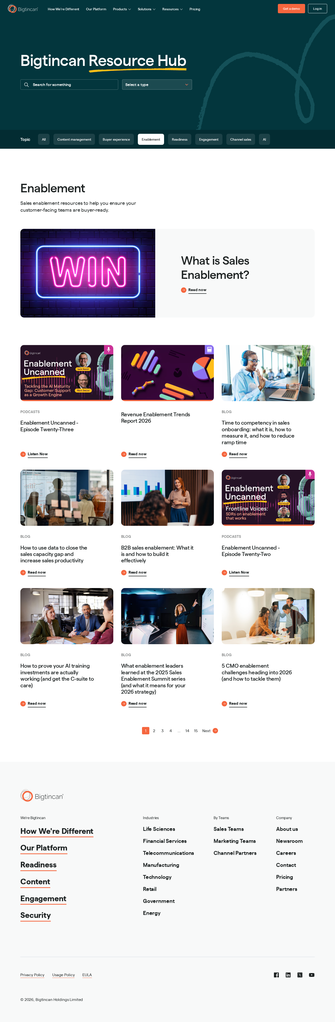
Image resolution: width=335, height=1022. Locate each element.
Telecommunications (168, 852)
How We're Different (63, 9)
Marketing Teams (235, 840)
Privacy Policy (32, 974)
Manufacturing (161, 864)
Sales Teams (229, 828)
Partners (286, 888)
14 (187, 730)
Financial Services (165, 840)
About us (287, 828)
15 (196, 730)
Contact (286, 864)
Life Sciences (159, 828)
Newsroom (289, 840)
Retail (149, 888)
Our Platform (96, 9)
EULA (87, 974)
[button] (129, 731)
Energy (152, 912)
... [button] (179, 730)
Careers (286, 852)
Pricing (195, 9)
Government (159, 900)
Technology (157, 876)
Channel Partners (235, 852)
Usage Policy (63, 974)
